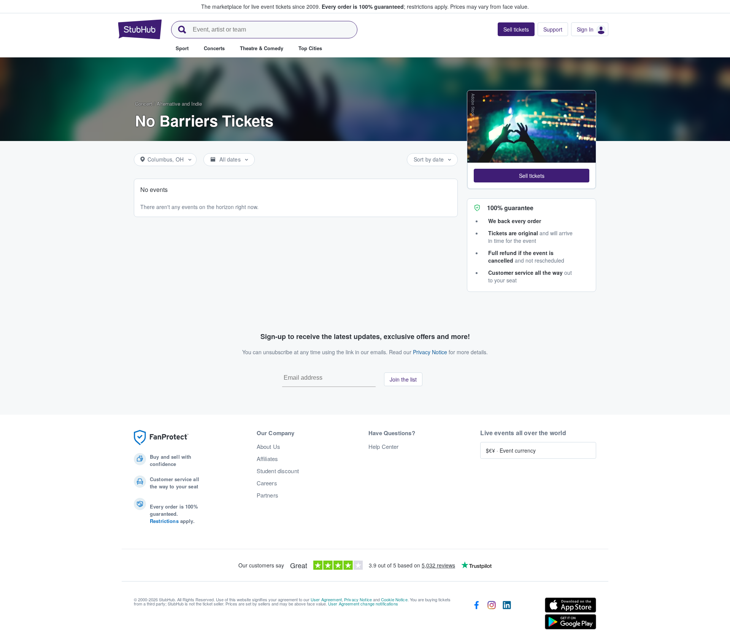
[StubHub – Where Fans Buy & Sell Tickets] (140, 29)
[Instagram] (491, 615)
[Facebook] (476, 615)
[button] (531, 175)
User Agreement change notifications (363, 604)
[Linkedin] (506, 615)
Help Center (383, 447)
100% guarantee (510, 207)
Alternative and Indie (179, 103)
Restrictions (164, 520)
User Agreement (326, 599)
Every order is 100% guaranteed (385, 6)
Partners (267, 495)
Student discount (278, 471)
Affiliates (267, 459)
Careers (267, 483)
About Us (268, 447)
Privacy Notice (430, 352)
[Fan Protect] (161, 437)
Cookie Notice (394, 599)
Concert (143, 103)
